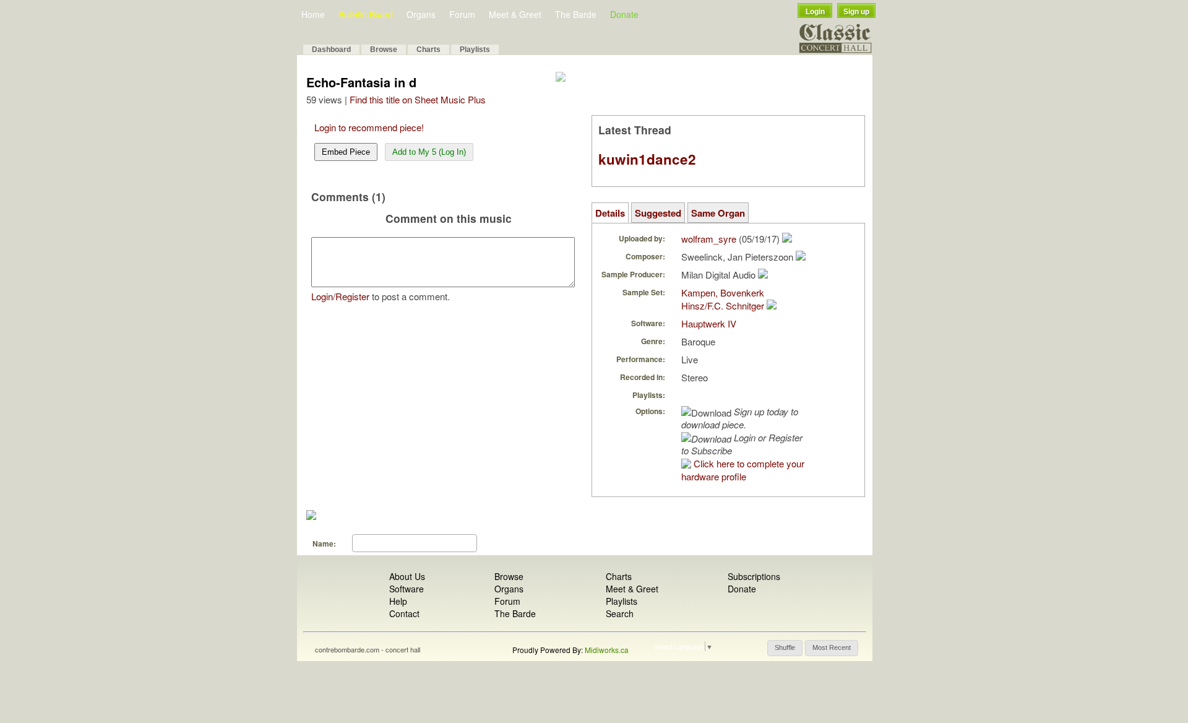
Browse (383, 49)
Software (406, 588)
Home (313, 14)
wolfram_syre (708, 238)
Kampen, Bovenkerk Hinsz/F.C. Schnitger (722, 299)
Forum (462, 14)
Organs (421, 14)
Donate (624, 14)
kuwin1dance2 (647, 159)
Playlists (475, 49)
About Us (407, 576)
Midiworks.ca (607, 649)
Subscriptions (754, 576)
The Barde (575, 14)
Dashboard (331, 49)
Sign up (856, 11)
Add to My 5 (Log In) (429, 152)
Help (398, 601)
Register (352, 296)
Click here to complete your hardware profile (742, 470)
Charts (428, 49)
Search (620, 613)
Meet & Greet (515, 14)
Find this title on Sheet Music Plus (418, 99)
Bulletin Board (365, 14)
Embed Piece (346, 152)
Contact (404, 613)
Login (815, 11)
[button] (785, 648)
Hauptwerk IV (708, 323)
